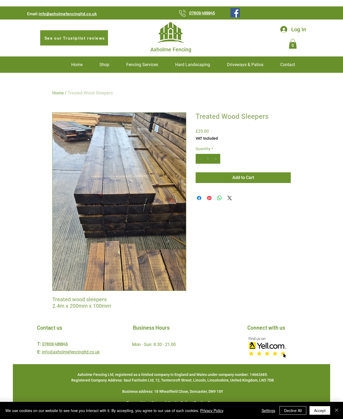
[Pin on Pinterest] (209, 198)
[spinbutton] (208, 158)
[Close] (336, 410)
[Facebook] (235, 12)
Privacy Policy (211, 410)
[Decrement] (199, 158)
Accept (320, 410)
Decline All (293, 410)
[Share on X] (229, 198)
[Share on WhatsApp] (219, 198)
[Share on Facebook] (199, 198)
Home (58, 93)
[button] (293, 44)
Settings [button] (268, 410)
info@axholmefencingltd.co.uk (68, 13)
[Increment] (216, 158)
